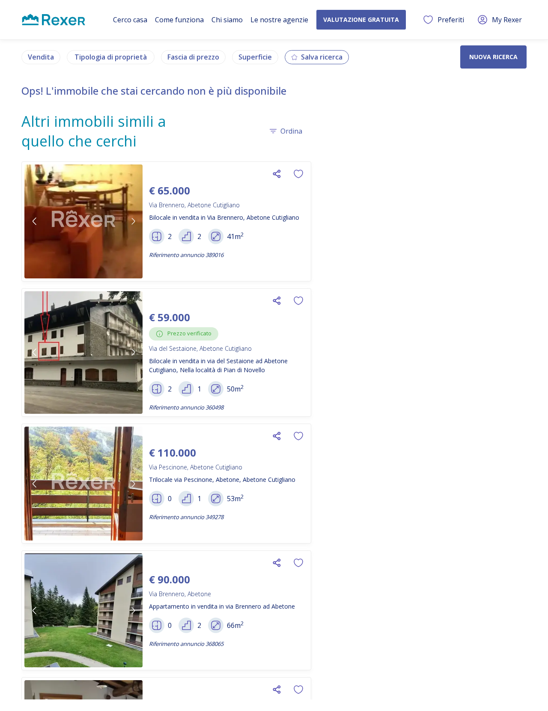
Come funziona (179, 19)
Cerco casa (130, 19)
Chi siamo (227, 19)
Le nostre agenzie (279, 19)
